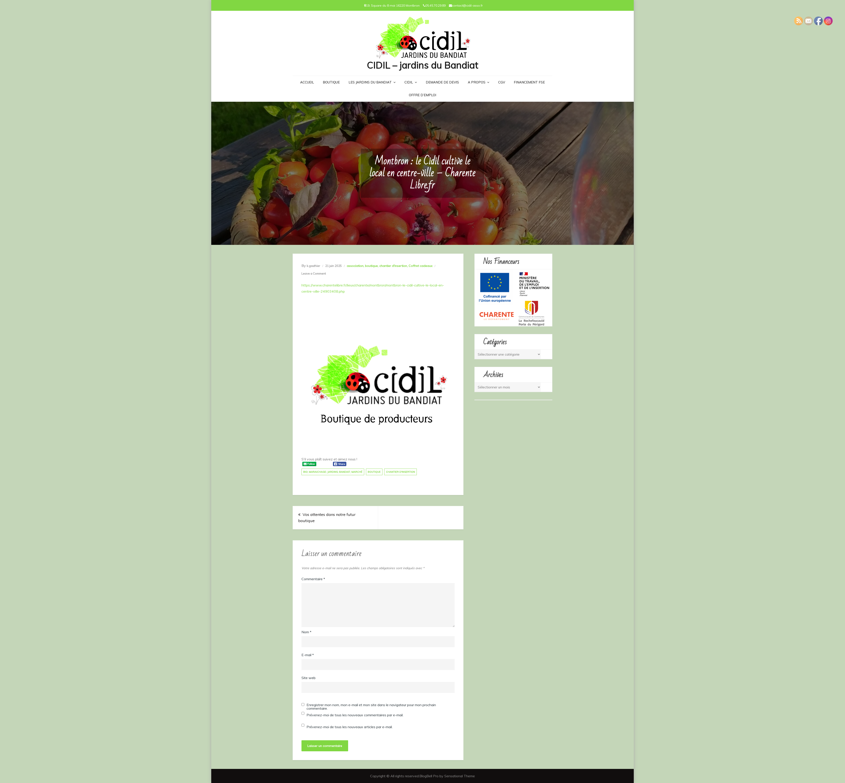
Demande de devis (442, 82)
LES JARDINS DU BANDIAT (370, 82)
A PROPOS (476, 82)
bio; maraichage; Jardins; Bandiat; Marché (332, 471)
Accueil (307, 82)
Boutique (331, 82)
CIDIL (408, 82)
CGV (501, 82)
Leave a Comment (313, 273)
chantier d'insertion (393, 266)
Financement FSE (529, 82)
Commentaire (313, 579)
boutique (371, 266)
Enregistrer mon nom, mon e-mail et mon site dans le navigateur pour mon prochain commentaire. (371, 706)
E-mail (307, 655)
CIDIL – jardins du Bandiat (422, 65)
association (355, 266)
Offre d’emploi (422, 95)
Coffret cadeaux (420, 266)
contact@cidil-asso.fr (467, 5)
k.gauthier (313, 266)
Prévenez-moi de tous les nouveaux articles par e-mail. (350, 727)
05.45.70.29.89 (435, 5)
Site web (308, 678)
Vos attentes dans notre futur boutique (327, 517)
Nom (306, 632)
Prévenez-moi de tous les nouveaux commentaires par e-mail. (355, 715)
